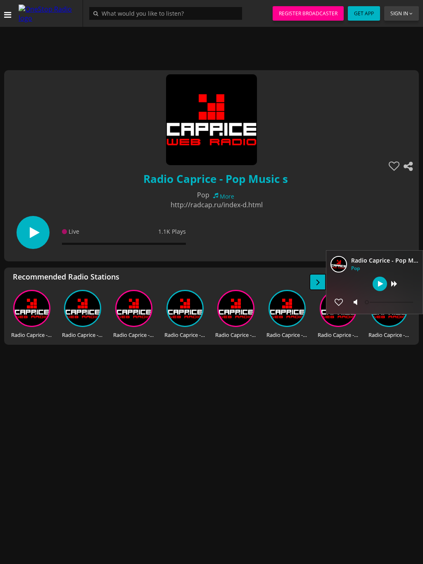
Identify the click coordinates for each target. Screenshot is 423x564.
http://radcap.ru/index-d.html (217, 204)
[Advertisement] (211, 45)
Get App (364, 13)
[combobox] (167, 13)
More (227, 196)
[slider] (390, 302)
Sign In (399, 13)
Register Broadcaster (308, 13)
